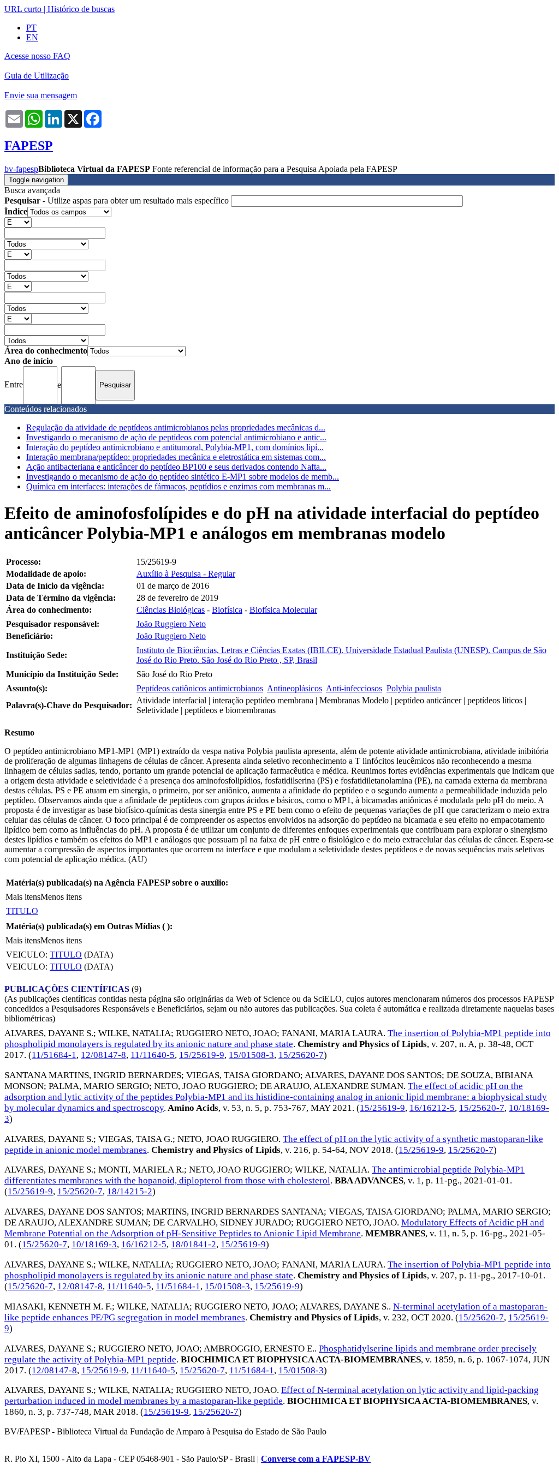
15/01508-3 (251, 1055)
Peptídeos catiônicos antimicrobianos (199, 688)
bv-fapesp (21, 169)
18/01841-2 (193, 1244)
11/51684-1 (54, 1055)
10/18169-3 (94, 1244)
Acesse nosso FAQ (37, 56)
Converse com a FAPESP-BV (316, 1458)
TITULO (22, 911)
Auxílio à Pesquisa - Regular (185, 573)
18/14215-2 (129, 1191)
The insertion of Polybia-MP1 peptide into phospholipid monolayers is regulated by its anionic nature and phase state (277, 1038)
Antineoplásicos (294, 688)
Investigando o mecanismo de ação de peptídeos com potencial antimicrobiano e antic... (176, 437)
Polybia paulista (413, 688)
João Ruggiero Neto (171, 624)
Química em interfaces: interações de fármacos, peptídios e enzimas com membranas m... (178, 486)
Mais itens (22, 896)
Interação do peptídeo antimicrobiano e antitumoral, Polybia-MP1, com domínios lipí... (175, 447)
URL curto (22, 9)
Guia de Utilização (36, 75)
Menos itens (61, 896)
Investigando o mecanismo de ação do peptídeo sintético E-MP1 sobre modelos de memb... (182, 476)
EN (32, 37)
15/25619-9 (201, 1055)
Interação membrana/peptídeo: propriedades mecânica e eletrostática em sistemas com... (176, 457)
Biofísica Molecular (283, 609)
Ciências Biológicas (170, 609)
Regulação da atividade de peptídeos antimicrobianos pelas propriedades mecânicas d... (175, 427)
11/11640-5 (152, 1055)
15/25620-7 (301, 1055)
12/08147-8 (103, 1055)
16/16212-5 (432, 1108)
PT (31, 27)
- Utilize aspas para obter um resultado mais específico (117, 200)
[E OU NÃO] (18, 221)
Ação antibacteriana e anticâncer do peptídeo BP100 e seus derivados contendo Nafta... (176, 466)
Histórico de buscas (81, 9)
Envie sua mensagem (40, 95)
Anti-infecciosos (354, 688)
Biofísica (227, 609)
